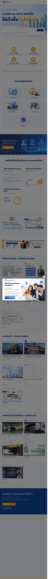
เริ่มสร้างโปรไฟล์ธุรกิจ (10, 297)
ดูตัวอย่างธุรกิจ (20, 297)
